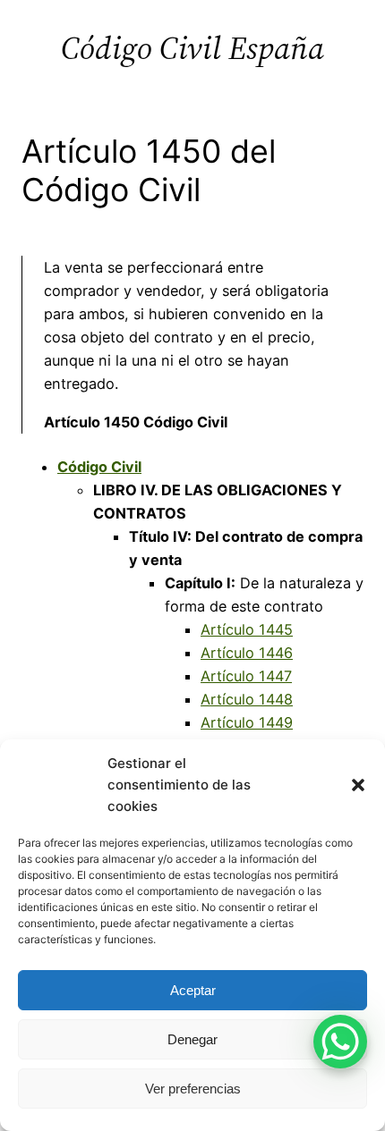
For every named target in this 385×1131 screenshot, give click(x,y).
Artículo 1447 (246, 676)
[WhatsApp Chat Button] (340, 1041)
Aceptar (193, 990)
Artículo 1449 (247, 722)
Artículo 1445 (247, 629)
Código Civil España (192, 48)
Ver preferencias (193, 1088)
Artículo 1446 (247, 653)
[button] (358, 785)
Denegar (192, 1039)
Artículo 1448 (247, 699)
